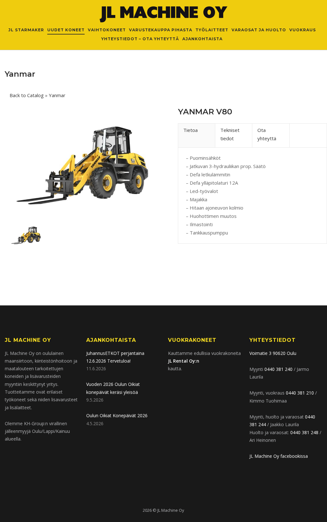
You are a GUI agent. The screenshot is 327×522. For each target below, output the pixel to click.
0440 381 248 (304, 432)
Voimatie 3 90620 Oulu (272, 353)
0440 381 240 (278, 369)
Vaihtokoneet (107, 29)
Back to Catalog (27, 95)
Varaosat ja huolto (259, 29)
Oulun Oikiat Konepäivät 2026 (117, 415)
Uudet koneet (66, 29)
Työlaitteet (211, 29)
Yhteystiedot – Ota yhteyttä (140, 38)
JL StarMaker (26, 29)
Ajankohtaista (202, 38)
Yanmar (57, 95)
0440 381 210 (300, 393)
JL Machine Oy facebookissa (278, 456)
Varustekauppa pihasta (160, 29)
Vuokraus (302, 29)
